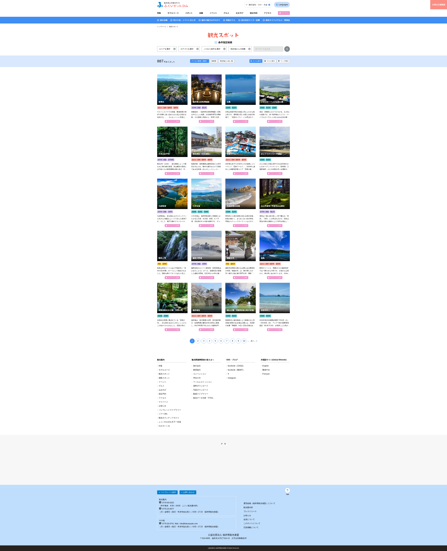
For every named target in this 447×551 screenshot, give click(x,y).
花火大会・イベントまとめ (184, 20)
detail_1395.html (274, 307)
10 (244, 341)
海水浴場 (163, 20)
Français (266, 374)
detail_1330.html (274, 98)
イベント (213, 13)
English (265, 366)
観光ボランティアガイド (169, 418)
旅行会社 (197, 366)
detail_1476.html (172, 98)
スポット (189, 13)
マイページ (284, 13)
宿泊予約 (253, 13)
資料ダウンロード (200, 386)
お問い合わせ (188, 492)
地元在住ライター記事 (250, 20)
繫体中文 (266, 370)
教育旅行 (197, 370)
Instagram (232, 378)
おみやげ (239, 13)
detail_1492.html (172, 203)
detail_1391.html (240, 98)
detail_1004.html (206, 255)
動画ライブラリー (200, 394)
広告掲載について (251, 527)
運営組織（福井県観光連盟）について (259, 503)
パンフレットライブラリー (170, 410)
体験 (201, 13)
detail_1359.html (240, 203)
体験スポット (164, 378)
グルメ (226, 13)
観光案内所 (248, 507)
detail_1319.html (240, 151)
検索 (287, 49)
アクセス (267, 13)
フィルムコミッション (202, 382)
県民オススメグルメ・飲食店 (278, 20)
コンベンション (199, 374)
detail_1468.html (274, 255)
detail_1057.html (206, 151)
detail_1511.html (172, 307)
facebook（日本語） (236, 366)
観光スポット (164, 374)
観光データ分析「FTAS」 (204, 398)
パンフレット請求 (168, 492)
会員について (249, 519)
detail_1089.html (172, 151)
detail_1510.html (172, 255)
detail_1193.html (206, 98)
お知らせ (162, 406)
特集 (159, 13)
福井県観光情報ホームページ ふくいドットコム (172, 4)
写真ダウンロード (200, 390)
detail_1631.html (240, 255)
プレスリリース (250, 511)
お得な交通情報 (438, 4)
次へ (252, 341)
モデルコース (173, 13)
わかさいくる (164, 426)
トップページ (161, 26)
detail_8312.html (274, 151)
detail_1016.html (206, 307)
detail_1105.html (274, 203)
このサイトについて (252, 523)
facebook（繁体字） (236, 370)
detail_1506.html (206, 203)
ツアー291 (163, 414)
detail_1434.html (240, 307)
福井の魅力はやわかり (210, 20)
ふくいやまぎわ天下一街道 (170, 422)
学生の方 (197, 378)
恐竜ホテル (230, 20)
